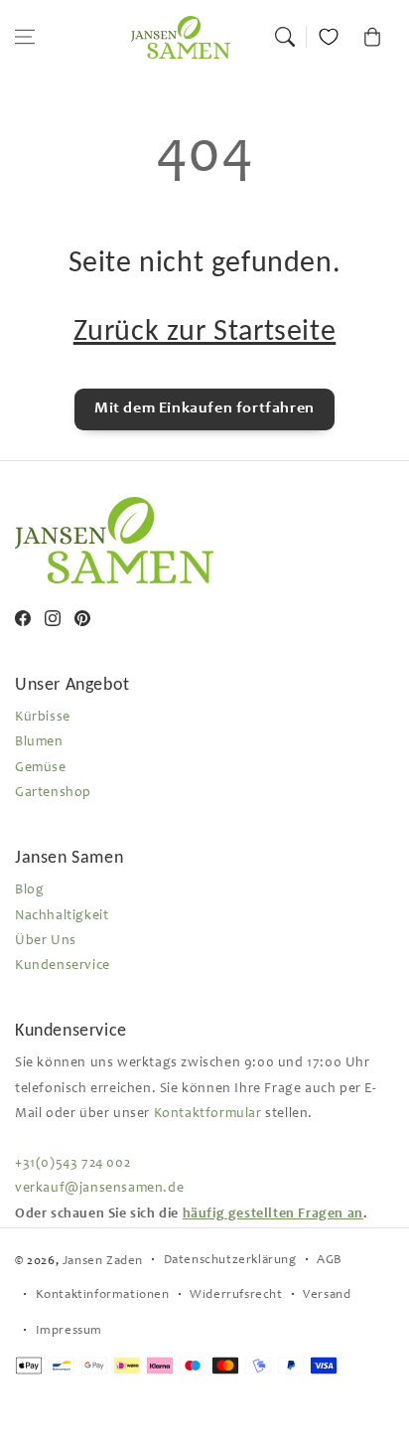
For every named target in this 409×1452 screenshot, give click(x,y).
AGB (329, 1260)
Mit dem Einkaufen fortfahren (204, 408)
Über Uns (45, 941)
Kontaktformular (208, 1114)
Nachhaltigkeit (61, 916)
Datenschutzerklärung (230, 1260)
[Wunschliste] (328, 37)
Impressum (69, 1331)
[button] (25, 37)
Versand (326, 1295)
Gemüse (41, 768)
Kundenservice (62, 966)
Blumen (39, 742)
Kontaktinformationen (103, 1295)
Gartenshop (53, 793)
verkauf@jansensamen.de (99, 1189)
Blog (29, 890)
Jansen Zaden (103, 1261)
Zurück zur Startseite (205, 329)
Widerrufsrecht (236, 1295)
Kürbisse (42, 718)
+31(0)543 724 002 (72, 1164)
